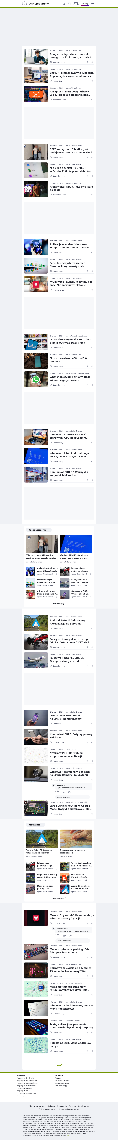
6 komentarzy (58, 157)
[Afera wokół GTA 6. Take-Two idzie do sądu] (36, 189)
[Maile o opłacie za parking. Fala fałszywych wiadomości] (30, 889)
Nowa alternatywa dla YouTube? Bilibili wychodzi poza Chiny (70, 341)
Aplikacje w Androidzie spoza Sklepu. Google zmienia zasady (69, 245)
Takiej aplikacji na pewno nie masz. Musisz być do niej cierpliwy (71, 1025)
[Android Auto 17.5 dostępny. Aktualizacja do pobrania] (36, 623)
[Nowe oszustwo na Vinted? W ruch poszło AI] (36, 361)
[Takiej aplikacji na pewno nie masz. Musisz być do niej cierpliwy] (36, 1027)
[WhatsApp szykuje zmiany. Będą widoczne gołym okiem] (36, 379)
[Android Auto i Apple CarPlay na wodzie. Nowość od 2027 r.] (64, 889)
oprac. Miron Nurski (73, 69)
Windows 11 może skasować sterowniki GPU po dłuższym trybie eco (68, 438)
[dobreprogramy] (40, 3)
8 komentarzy (58, 780)
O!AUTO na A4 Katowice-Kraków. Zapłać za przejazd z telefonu (80, 876)
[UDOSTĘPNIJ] (92, 62)
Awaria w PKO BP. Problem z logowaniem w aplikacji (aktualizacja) (67, 756)
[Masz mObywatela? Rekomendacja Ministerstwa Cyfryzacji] (36, 918)
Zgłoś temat (83, 1106)
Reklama (72, 1106)
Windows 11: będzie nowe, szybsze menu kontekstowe (71, 1007)
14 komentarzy (58, 1013)
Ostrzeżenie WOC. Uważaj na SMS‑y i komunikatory (66, 717)
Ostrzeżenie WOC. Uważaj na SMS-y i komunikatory (79, 592)
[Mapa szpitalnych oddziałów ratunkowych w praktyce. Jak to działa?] (36, 989)
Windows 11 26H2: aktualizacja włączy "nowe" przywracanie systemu (69, 456)
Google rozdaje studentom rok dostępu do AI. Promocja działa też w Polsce (72, 57)
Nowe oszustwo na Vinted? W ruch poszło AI (71, 359)
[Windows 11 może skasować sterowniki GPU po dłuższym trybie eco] (36, 437)
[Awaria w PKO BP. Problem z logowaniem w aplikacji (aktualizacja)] (36, 755)
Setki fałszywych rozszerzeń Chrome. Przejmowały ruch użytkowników (67, 266)
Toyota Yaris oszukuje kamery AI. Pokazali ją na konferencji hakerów (81, 864)
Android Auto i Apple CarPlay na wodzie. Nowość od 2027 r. (80, 887)
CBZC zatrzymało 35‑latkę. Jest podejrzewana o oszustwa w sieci (71, 150)
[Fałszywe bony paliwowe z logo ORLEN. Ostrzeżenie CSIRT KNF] (64, 571)
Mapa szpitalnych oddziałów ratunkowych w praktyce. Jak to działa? (68, 990)
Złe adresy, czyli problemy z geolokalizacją (72, 851)
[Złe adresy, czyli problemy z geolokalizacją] (76, 839)
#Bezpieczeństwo (37, 529)
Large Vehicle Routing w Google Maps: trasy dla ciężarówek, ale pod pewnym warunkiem (70, 809)
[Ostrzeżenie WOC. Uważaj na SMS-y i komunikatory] (64, 594)
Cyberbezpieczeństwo (62, 1083)
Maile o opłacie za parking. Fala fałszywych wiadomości (45, 887)
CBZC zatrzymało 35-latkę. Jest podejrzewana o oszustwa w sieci (41, 556)
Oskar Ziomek (71, 749)
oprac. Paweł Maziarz (74, 50)
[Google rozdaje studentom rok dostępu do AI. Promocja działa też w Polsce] (36, 57)
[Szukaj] (64, 4)
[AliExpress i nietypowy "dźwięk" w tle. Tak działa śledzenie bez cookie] (36, 94)
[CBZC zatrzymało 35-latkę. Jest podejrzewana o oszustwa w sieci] (36, 152)
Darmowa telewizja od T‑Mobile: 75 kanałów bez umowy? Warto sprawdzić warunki (70, 971)
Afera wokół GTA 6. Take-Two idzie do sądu (71, 188)
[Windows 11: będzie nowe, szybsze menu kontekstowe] (36, 1008)
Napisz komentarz (59, 62)
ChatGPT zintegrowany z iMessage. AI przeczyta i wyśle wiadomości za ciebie (72, 76)
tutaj (67, 1135)
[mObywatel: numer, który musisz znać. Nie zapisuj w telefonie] (36, 284)
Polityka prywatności (48, 1109)
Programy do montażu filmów (26, 1086)
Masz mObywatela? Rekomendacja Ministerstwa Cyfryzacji (72, 916)
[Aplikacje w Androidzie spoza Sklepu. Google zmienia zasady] (36, 247)
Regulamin (62, 1106)
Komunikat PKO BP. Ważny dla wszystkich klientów (69, 473)
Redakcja (51, 1106)
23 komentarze (58, 742)
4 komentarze (58, 271)
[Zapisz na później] (87, 62)
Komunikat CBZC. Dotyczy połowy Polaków (71, 735)
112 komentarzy (59, 923)
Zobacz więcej (58, 603)
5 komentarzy (58, 443)
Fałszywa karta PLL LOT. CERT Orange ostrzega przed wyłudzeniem (80, 581)
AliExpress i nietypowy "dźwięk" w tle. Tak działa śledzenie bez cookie (70, 95)
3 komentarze (58, 347)
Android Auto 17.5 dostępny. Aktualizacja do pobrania (68, 621)
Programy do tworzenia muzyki (27, 1081)
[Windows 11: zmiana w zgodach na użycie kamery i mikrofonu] (36, 774)
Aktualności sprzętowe (62, 1081)
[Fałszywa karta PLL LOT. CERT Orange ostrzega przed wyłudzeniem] (64, 583)
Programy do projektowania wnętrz (28, 1083)
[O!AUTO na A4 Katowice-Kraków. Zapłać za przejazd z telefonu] (64, 878)
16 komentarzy (58, 290)
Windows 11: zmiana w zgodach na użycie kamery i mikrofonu (70, 773)
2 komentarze (58, 628)
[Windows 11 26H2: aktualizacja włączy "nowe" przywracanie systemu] (36, 456)
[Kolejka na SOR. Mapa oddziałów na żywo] (36, 1045)
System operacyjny (61, 1086)
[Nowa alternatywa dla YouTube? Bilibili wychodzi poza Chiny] (36, 342)
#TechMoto (34, 824)
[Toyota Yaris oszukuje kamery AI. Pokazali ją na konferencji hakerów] (64, 866)
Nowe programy (22, 1096)
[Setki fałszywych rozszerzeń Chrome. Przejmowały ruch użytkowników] (36, 266)
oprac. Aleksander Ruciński (76, 802)
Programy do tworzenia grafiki (26, 1093)
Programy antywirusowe (24, 1088)
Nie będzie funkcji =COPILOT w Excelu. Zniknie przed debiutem (71, 169)
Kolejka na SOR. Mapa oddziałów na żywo (70, 1044)
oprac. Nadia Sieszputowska (76, 336)
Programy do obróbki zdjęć (25, 1078)
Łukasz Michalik (66, 857)
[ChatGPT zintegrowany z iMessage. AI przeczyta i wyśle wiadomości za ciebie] (36, 75)
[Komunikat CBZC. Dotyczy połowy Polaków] (36, 737)
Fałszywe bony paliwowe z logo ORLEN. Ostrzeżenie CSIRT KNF (80, 569)
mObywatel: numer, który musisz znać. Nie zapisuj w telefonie (71, 283)
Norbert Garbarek (73, 1021)
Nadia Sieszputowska (74, 983)
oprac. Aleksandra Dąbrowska (77, 373)
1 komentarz (57, 81)
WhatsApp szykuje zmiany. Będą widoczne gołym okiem (70, 378)
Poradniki (58, 1078)
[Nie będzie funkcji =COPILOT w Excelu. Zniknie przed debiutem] (36, 170)
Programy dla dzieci (23, 1091)
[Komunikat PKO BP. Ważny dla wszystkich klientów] (36, 475)
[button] (93, 4)
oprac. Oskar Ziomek (74, 146)
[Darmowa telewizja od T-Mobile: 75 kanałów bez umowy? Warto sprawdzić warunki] (36, 970)
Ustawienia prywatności (69, 1109)
